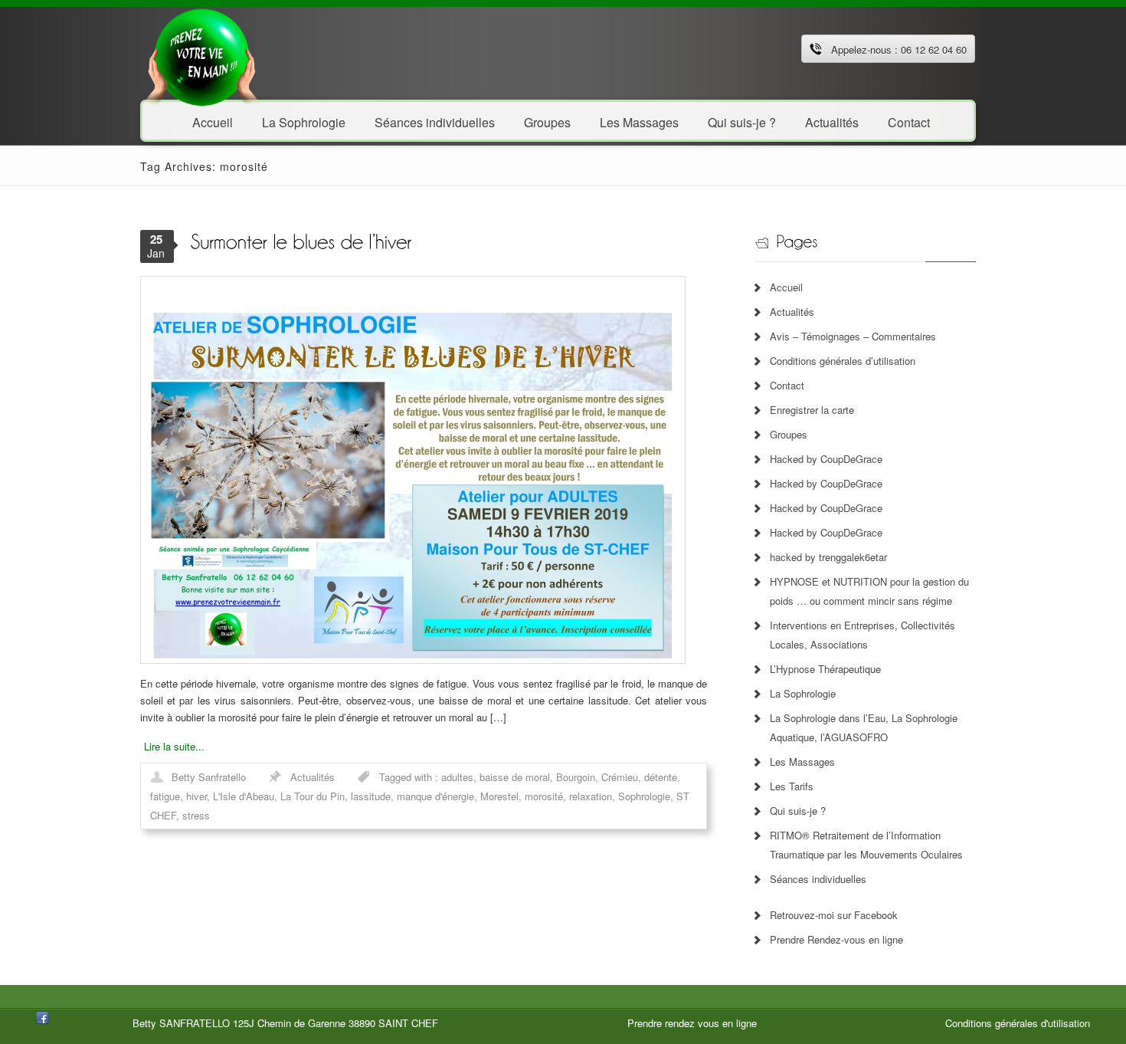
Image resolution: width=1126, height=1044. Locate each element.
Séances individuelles (435, 121)
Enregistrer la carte (812, 409)
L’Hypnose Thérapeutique (825, 669)
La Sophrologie (303, 121)
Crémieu (619, 777)
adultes (457, 777)
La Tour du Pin (312, 796)
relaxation (590, 796)
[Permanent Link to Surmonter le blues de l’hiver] (300, 240)
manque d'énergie (435, 796)
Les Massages (639, 121)
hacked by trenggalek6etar (828, 557)
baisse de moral (515, 777)
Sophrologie (644, 796)
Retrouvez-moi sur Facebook (834, 915)
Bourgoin (575, 777)
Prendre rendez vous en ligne (692, 1023)
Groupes (547, 121)
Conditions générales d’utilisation (842, 360)
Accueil (212, 121)
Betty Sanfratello (209, 777)
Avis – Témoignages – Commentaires (853, 336)
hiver (196, 796)
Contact (909, 121)
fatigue (165, 796)
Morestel (499, 796)
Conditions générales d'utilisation (1017, 1023)
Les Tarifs (791, 786)
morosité (544, 796)
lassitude (371, 796)
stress (196, 815)
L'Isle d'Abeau (243, 796)
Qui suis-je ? (742, 121)
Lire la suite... (174, 746)
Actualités (832, 121)
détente (660, 777)
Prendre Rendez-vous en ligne (836, 939)
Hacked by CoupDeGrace (826, 458)
